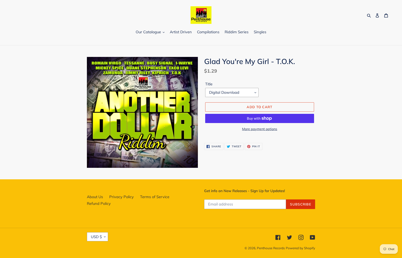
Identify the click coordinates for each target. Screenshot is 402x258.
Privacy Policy (121, 196)
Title (209, 84)
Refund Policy (99, 203)
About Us (95, 196)
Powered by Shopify (300, 248)
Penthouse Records (271, 248)
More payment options (259, 129)
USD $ (96, 236)
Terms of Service (154, 196)
